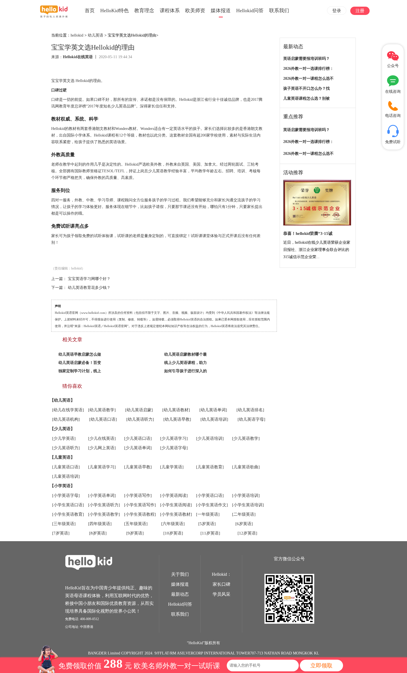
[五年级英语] (136, 524)
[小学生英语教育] (68, 514)
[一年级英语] (208, 514)
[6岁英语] (244, 524)
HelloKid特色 (114, 10)
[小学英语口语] (210, 495)
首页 (90, 10)
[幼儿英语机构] (66, 419)
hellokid (77, 35)
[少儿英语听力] (66, 448)
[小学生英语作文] (212, 505)
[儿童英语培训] (66, 476)
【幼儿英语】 (62, 400)
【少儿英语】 (62, 429)
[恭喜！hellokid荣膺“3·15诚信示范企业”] (317, 203)
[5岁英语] (207, 524)
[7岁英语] (60, 533)
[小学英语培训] (246, 495)
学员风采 (221, 594)
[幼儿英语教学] (102, 410)
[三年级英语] (64, 524)
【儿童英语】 (62, 457)
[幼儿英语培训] (214, 419)
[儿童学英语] (172, 467)
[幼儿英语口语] (103, 419)
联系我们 (279, 10)
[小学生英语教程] (140, 514)
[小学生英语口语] (68, 505)
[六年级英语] (173, 524)
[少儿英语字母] (174, 448)
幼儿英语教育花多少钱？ (89, 288)
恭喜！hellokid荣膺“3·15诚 (308, 233)
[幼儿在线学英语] (68, 410)
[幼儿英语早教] (177, 419)
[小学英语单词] (102, 495)
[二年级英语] (244, 514)
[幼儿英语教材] (176, 410)
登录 (336, 10)
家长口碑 (221, 584)
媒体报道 (221, 10)
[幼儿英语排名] (250, 410)
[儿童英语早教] (138, 467)
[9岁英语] (135, 533)
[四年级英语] (100, 524)
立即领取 (321, 665)
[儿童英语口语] (66, 467)
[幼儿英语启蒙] (139, 410)
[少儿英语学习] (174, 438)
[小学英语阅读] (174, 495)
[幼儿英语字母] (251, 419)
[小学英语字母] (66, 495)
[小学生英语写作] (140, 505)
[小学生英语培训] (248, 505)
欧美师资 (195, 10)
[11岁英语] (210, 533)
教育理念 (144, 10)
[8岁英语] (98, 533)
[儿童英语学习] (102, 467)
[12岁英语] (247, 533)
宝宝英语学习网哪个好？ (89, 279)
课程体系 (170, 10)
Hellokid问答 (250, 10)
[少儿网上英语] (102, 448)
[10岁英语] (173, 533)
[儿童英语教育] (210, 467)
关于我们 (180, 574)
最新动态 (180, 594)
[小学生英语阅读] (176, 505)
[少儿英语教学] (246, 438)
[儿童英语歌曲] (246, 467)
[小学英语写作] (138, 495)
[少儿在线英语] (102, 438)
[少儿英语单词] (138, 448)
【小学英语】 (62, 486)
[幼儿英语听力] (140, 419)
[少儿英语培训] (210, 438)
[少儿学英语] (64, 438)
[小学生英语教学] (104, 514)
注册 (360, 10)
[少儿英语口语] (138, 438)
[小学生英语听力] (104, 505)
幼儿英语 (95, 35)
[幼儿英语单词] (213, 410)
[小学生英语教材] (176, 514)
